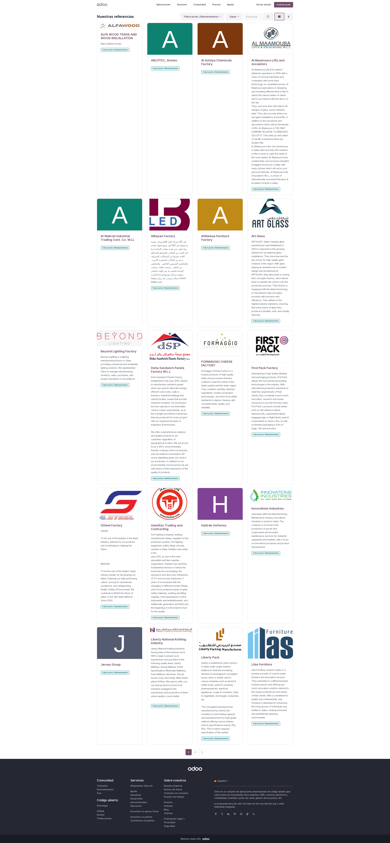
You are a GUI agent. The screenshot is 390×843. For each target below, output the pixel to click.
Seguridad (169, 826)
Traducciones (104, 818)
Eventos (168, 802)
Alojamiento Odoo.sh (141, 785)
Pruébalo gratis (284, 5)
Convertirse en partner (142, 820)
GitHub (100, 811)
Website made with (191, 839)
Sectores (182, 4)
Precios (216, 4)
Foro (99, 793)
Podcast (168, 806)
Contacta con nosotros (176, 793)
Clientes (168, 813)
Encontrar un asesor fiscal (144, 811)
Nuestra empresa (173, 785)
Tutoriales (102, 785)
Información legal (173, 818)
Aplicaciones (163, 4)
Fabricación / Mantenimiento (201, 16)
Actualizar (135, 795)
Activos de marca (173, 789)
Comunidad (199, 4)
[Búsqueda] (268, 16)
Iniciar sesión (263, 4)
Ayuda (230, 4)
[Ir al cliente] (119, 26)
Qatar (233, 16)
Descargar (102, 805)
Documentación (105, 789)
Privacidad (169, 822)
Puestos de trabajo (174, 796)
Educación (136, 806)
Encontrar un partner (141, 817)
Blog (166, 809)
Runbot (101, 814)
